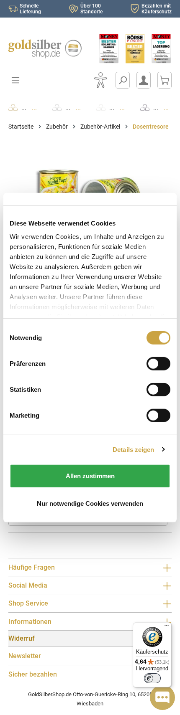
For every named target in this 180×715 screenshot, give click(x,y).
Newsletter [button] (24, 656)
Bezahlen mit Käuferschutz (156, 9)
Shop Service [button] (28, 603)
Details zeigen (133, 449)
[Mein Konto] (143, 80)
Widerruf (21, 638)
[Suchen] (123, 80)
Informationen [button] (29, 622)
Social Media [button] (27, 585)
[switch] (152, 678)
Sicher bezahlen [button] (32, 674)
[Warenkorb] (164, 80)
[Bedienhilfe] (100, 80)
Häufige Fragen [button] (31, 567)
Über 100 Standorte (91, 9)
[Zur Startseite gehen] (45, 48)
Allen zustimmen (90, 475)
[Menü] (167, 627)
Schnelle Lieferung (30, 9)
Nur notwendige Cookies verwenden (90, 503)
